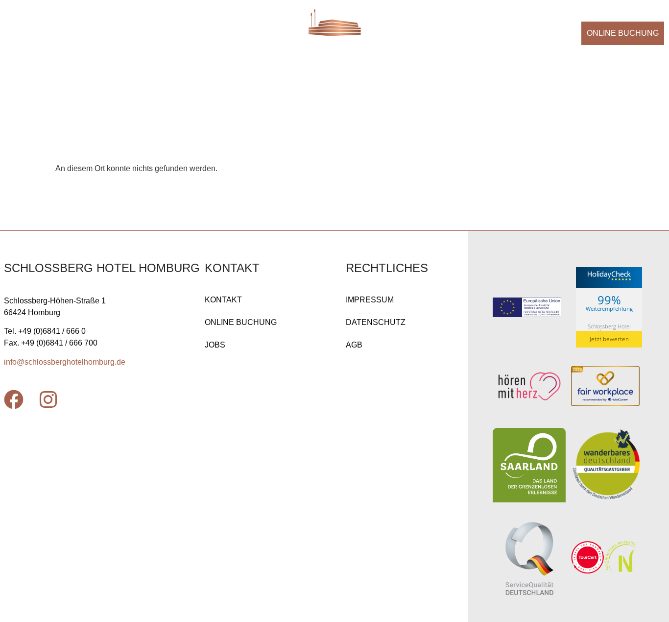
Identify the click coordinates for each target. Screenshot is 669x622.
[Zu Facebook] (14, 399)
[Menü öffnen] (20, 31)
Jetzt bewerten (609, 339)
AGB (354, 345)
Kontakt (223, 300)
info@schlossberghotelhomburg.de (64, 362)
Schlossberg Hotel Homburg (609, 328)
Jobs (215, 345)
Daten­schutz (376, 322)
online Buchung (241, 322)
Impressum (370, 300)
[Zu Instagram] (48, 399)
